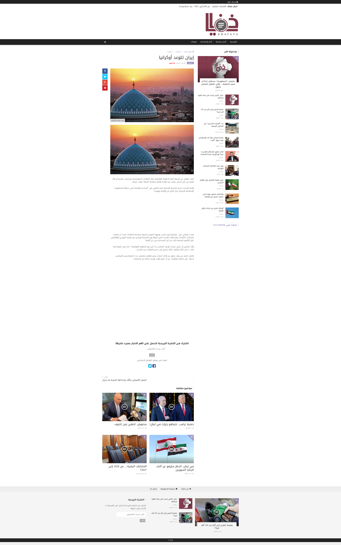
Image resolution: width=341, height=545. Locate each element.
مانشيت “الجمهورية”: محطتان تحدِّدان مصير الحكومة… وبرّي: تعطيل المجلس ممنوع (218, 84)
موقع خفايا (188, 51)
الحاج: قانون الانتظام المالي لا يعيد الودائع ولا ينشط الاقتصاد (211, 153)
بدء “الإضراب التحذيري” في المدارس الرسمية (213, 125)
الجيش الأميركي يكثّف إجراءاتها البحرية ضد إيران (124, 380)
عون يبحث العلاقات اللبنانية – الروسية (212, 167)
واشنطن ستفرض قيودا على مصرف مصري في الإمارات (213, 195)
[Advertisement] (152, 214)
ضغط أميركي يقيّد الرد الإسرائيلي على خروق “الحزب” (211, 139)
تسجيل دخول (232, 1)
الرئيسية (233, 42)
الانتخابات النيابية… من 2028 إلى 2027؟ (128, 468)
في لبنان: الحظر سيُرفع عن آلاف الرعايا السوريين (175, 468)
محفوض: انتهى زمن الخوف (130, 424)
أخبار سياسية (221, 42)
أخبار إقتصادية (206, 42)
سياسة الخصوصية (168, 489)
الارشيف (178, 51)
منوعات (194, 42)
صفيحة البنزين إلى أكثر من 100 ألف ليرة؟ (212, 111)
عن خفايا (185, 489)
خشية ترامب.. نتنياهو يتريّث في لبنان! (171, 424)
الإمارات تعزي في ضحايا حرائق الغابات (212, 209)
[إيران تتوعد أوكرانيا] (152, 95)
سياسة (169, 51)
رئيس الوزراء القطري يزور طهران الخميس (211, 181)
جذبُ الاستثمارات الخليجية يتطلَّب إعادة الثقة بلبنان (170, 6)
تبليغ (171, 63)
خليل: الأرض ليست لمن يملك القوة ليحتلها (210, 96)
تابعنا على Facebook (225, 225)
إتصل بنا (153, 489)
